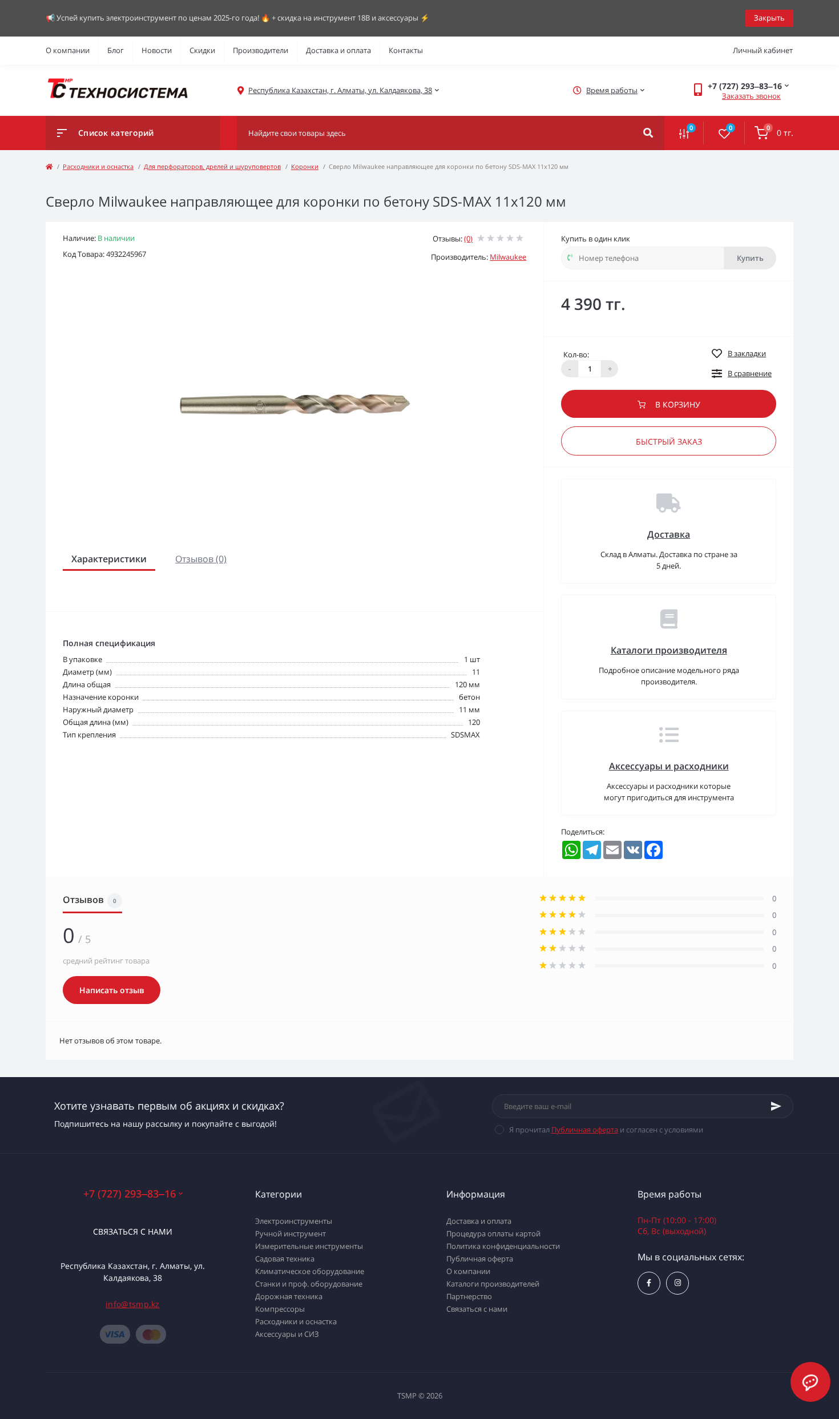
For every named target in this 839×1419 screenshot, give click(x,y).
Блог (115, 50)
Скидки (202, 50)
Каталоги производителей (492, 1284)
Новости (157, 50)
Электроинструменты (293, 1221)
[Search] (648, 133)
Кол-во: (576, 354)
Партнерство (469, 1296)
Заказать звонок (751, 95)
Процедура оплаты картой (493, 1233)
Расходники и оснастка (98, 166)
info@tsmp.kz (133, 1304)
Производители (260, 50)
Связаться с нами (132, 1231)
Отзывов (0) (201, 559)
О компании (68, 50)
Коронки (304, 166)
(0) (468, 238)
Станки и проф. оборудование (308, 1284)
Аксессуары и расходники (669, 766)
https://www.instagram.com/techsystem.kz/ (677, 1283)
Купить (750, 258)
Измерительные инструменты (309, 1246)
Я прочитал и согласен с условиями (606, 1129)
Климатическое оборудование (309, 1271)
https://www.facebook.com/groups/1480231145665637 (649, 1283)
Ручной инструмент (290, 1233)
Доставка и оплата (338, 50)
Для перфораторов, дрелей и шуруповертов (212, 166)
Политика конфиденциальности (503, 1246)
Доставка (668, 534)
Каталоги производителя (669, 650)
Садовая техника (284, 1258)
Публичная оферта (584, 1129)
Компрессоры (280, 1309)
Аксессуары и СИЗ (287, 1334)
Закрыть (769, 18)
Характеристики (109, 559)
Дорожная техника (288, 1296)
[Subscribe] (776, 1106)
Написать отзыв (111, 990)
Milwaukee (508, 257)
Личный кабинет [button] (763, 50)
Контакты (406, 50)
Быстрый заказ (669, 441)
